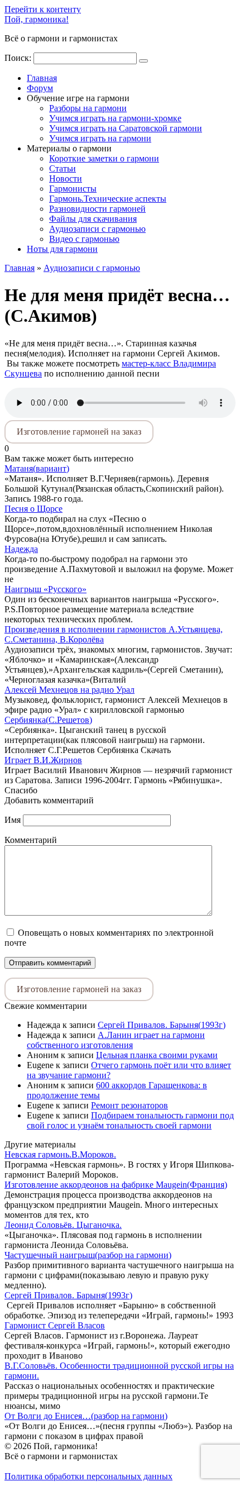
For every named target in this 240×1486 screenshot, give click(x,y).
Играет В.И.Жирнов (43, 760)
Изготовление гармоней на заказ (79, 431)
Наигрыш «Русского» (45, 589)
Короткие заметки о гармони (104, 158)
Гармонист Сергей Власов (54, 1325)
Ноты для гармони (62, 249)
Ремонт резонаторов (129, 1105)
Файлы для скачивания (93, 218)
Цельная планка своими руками (157, 1055)
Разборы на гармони (88, 108)
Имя (12, 820)
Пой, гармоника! (36, 19)
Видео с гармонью (84, 239)
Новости (65, 178)
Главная (42, 78)
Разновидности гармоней (97, 208)
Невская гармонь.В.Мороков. (60, 1154)
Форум (40, 88)
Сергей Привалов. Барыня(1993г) (161, 1025)
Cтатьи (62, 168)
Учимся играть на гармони (100, 138)
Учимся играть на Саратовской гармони (125, 128)
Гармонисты (73, 188)
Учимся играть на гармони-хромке (115, 118)
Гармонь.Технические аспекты (107, 198)
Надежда (21, 549)
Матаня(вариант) (36, 468)
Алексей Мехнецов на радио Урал (69, 689)
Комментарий (30, 840)
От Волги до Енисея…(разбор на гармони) (85, 1416)
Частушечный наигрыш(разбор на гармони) (87, 1255)
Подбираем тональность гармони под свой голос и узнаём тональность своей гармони (130, 1120)
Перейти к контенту (42, 9)
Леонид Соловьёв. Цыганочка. (63, 1225)
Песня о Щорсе (33, 508)
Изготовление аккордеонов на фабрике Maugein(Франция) (115, 1184)
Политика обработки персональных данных (88, 1476)
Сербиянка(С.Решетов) (48, 720)
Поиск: (18, 58)
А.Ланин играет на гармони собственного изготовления (116, 1040)
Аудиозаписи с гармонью (97, 229)
